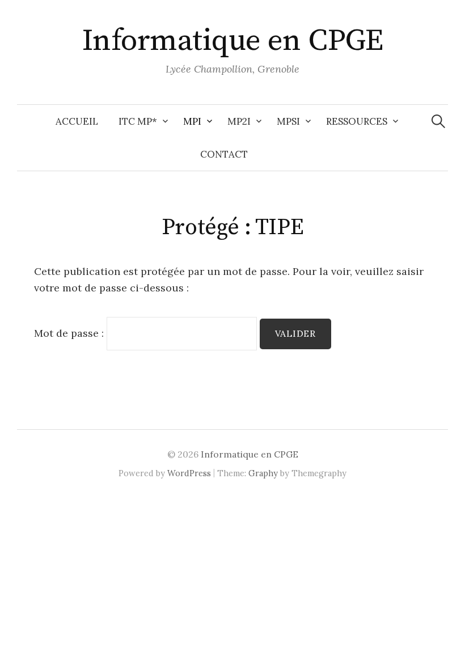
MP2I (239, 121)
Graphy (263, 473)
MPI (192, 121)
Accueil (77, 121)
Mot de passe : (70, 333)
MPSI (288, 121)
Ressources (356, 121)
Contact (224, 154)
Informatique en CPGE (232, 41)
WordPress (189, 473)
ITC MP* (138, 121)
